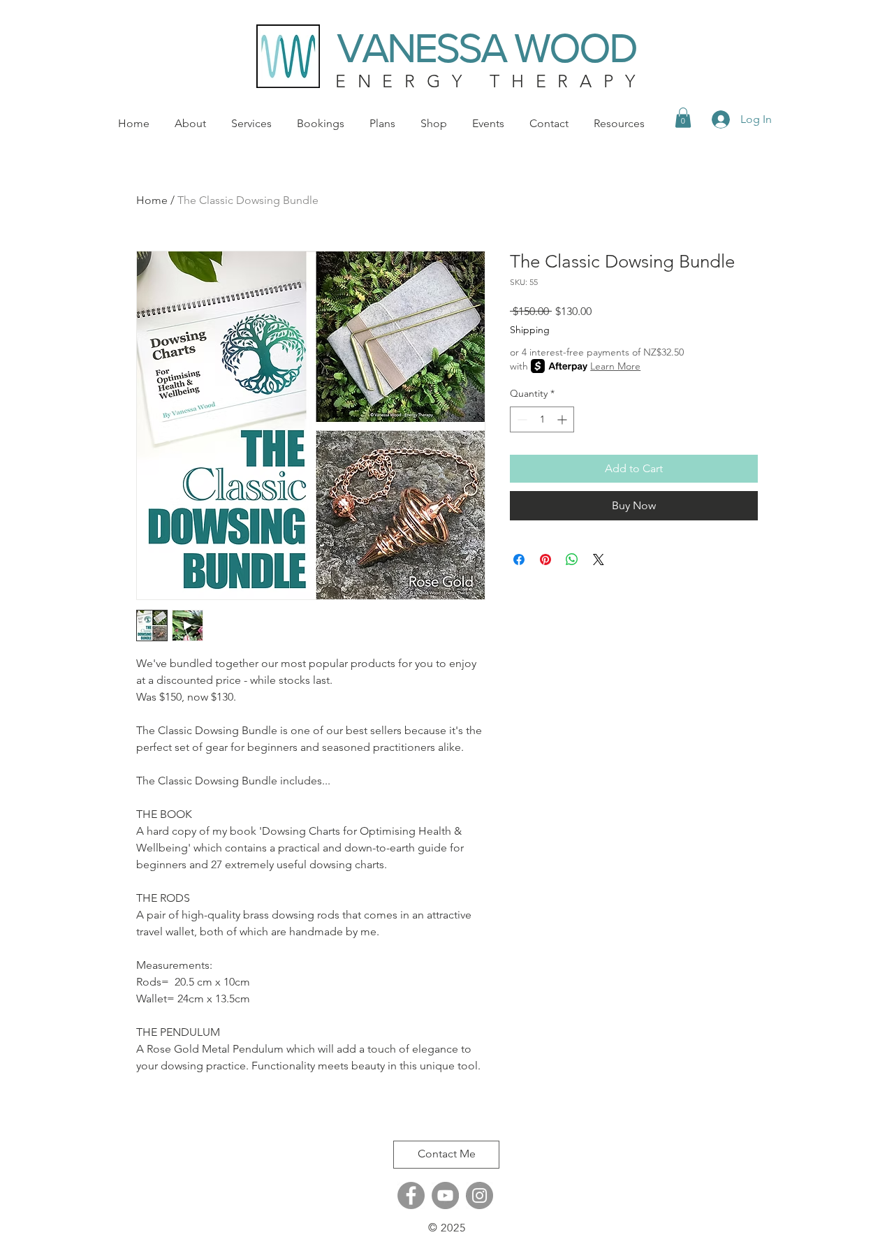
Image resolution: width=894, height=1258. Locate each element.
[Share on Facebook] (519, 559)
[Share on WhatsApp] (572, 559)
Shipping (530, 329)
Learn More (615, 366)
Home (152, 200)
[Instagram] (479, 1195)
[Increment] (563, 419)
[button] (683, 118)
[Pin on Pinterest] (545, 559)
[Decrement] (520, 419)
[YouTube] (445, 1195)
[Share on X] (598, 559)
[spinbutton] (542, 419)
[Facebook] (411, 1195)
